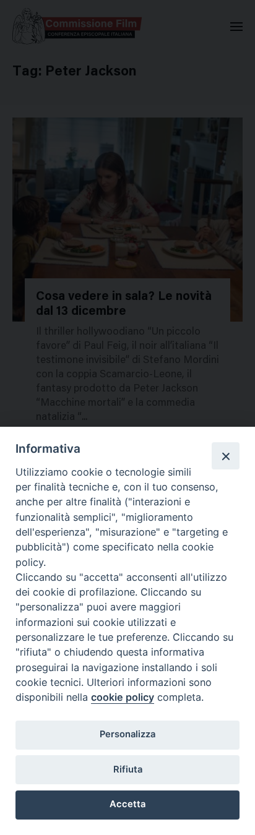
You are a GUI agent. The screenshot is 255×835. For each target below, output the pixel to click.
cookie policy (122, 697)
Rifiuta (127, 769)
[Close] (225, 455)
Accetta (127, 804)
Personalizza (127, 734)
